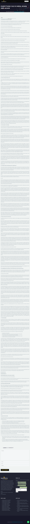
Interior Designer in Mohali (5, 503)
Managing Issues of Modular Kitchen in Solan (22, 505)
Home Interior (24, 5)
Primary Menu (26, 1)
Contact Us (24, 11)
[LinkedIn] (5, 442)
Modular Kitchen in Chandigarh (6, 505)
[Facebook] (1, 442)
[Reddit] (6, 442)
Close (25, 2)
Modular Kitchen (23, 3)
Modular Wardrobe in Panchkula (6, 510)
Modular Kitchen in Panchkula (6, 507)
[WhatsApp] (25, 13)
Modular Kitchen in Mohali (5, 506)
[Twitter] (2, 442)
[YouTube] (24, 13)
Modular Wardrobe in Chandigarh (6, 508)
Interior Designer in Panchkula (6, 504)
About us (25, 10)
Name (17, 482)
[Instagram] (14, 517)
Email (17, 485)
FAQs (25, 12)
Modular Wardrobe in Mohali (5, 509)
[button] (28, 522)
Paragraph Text (18, 487)
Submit (17, 491)
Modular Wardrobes (23, 4)
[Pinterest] (3, 442)
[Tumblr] (4, 442)
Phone (17, 483)
